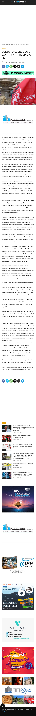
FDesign (3, 711)
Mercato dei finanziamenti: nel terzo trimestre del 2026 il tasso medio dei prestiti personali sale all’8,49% (22, 474)
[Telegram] (22, 66)
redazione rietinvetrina (11, 62)
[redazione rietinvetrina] (3, 62)
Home (3, 44)
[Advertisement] (18, 23)
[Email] (15, 66)
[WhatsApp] (11, 66)
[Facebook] (3, 66)
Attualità (8, 44)
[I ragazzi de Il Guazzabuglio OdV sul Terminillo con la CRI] (6, 438)
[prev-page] (3, 481)
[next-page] (5, 481)
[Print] (18, 66)
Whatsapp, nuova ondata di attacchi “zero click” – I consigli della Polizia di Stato (22, 446)
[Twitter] (7, 66)
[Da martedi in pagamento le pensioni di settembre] (6, 466)
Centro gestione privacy (18, 714)
